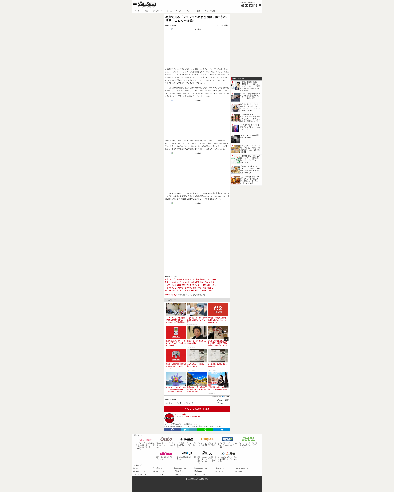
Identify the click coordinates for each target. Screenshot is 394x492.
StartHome (178, 474)
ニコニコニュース (242, 468)
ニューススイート (139, 474)
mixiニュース (219, 468)
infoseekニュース (139, 471)
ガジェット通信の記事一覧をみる (197, 409)
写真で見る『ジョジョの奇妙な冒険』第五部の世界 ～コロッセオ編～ (190, 279)
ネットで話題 (210, 11)
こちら (194, 424)
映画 (146, 11)
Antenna (238, 471)
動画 (198, 11)
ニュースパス (158, 474)
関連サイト (138, 435)
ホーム (137, 11)
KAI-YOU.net (178, 471)
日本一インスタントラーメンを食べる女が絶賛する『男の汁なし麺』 (190, 282)
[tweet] (185, 429)
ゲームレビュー (222, 403)
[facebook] (172, 429)
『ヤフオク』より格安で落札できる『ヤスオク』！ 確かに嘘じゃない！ (191, 285)
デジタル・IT (158, 11)
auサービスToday (200, 474)
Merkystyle (198, 471)
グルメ (189, 11)
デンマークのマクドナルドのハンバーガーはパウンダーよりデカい (189, 290)
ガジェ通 (178, 403)
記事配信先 (138, 465)
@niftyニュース (159, 471)
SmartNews (157, 468)
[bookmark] (221, 429)
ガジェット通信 (222, 25)
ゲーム (169, 11)
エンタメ (179, 11)
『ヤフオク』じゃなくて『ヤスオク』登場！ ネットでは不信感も (189, 288)
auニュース (219, 471)
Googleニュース (180, 468)
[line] (205, 429)
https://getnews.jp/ (193, 416)
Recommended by (217, 396)
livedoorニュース (200, 468)
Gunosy (136, 468)
